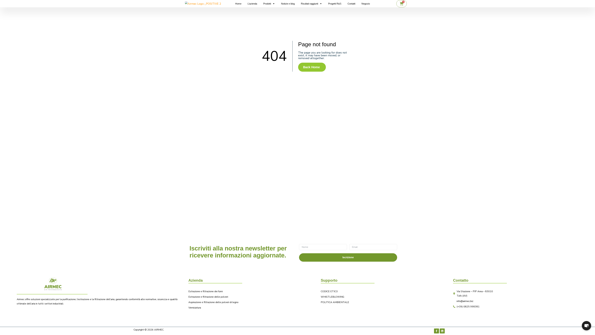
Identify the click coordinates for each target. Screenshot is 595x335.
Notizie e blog (288, 3)
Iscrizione (348, 257)
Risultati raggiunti (309, 3)
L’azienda (252, 3)
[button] (586, 325)
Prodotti (267, 3)
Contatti (351, 3)
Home (238, 3)
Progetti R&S (334, 3)
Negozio (365, 3)
